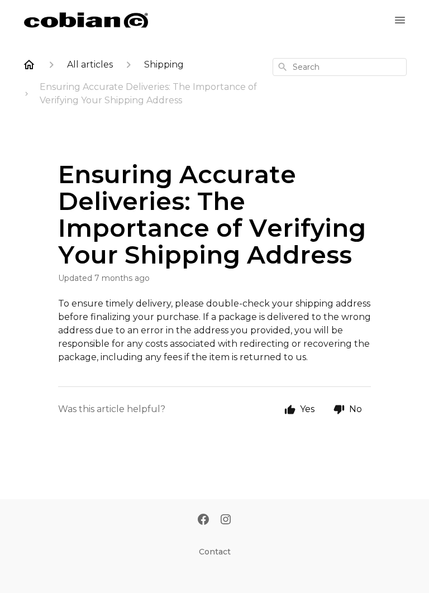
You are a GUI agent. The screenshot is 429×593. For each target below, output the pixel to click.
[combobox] (340, 67)
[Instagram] (225, 520)
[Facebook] (203, 520)
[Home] (29, 64)
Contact (215, 552)
